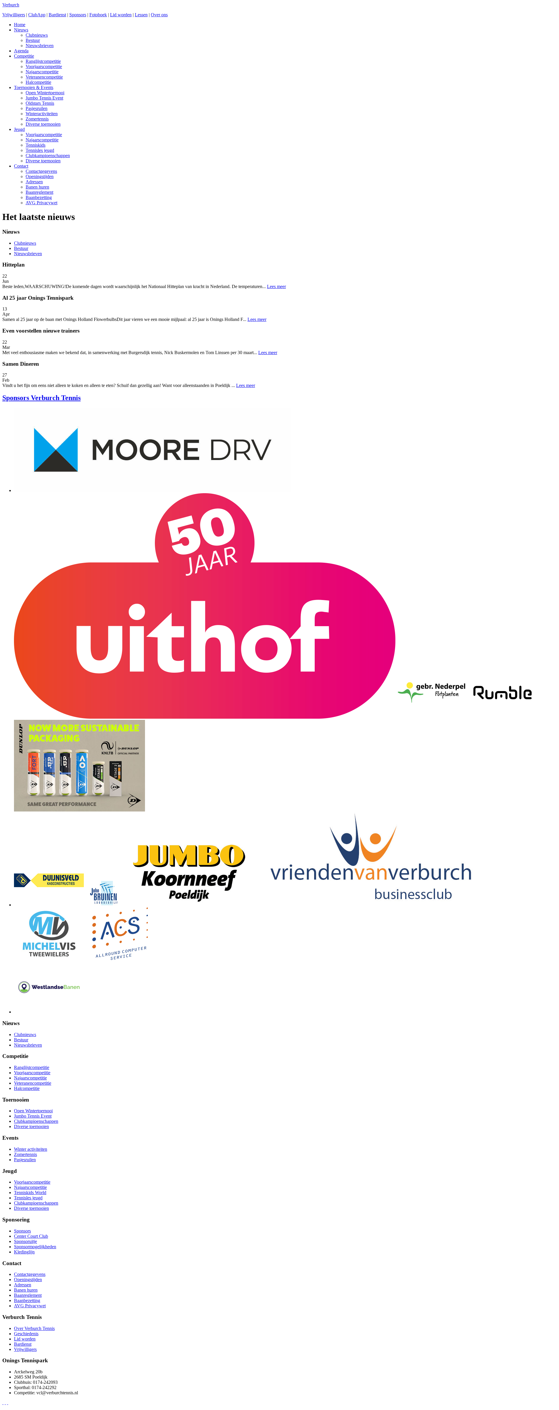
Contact (21, 166)
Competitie (24, 56)
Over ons (159, 14)
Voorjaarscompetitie (44, 66)
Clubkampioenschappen (48, 155)
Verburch (10, 4)
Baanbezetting (39, 197)
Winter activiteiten (30, 1149)
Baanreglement (39, 192)
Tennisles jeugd (40, 150)
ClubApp (36, 14)
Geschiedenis (26, 1333)
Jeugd (19, 129)
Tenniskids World (30, 1192)
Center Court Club (31, 1236)
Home (19, 24)
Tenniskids (35, 145)
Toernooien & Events (33, 87)
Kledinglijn (24, 1251)
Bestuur (33, 40)
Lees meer (276, 286)
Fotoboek (98, 14)
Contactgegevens (41, 171)
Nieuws (21, 29)
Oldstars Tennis (40, 103)
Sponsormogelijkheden (35, 1246)
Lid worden (121, 14)
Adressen (34, 181)
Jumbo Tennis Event (44, 97)
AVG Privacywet (41, 202)
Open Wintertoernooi (45, 92)
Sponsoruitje (25, 1241)
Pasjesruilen (36, 108)
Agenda (21, 50)
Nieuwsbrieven (40, 45)
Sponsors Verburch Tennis (41, 398)
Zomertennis (37, 118)
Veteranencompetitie (44, 76)
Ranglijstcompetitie (43, 61)
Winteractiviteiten (42, 113)
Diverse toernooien (43, 124)
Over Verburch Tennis (34, 1328)
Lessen (141, 14)
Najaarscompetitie (42, 71)
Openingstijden (40, 176)
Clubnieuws (37, 35)
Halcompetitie (38, 82)
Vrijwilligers (13, 14)
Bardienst (57, 14)
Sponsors (77, 14)
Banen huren (37, 186)
